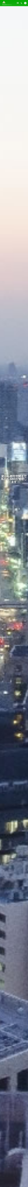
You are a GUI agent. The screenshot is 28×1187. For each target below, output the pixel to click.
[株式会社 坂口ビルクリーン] (4, 2)
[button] (25, 3)
